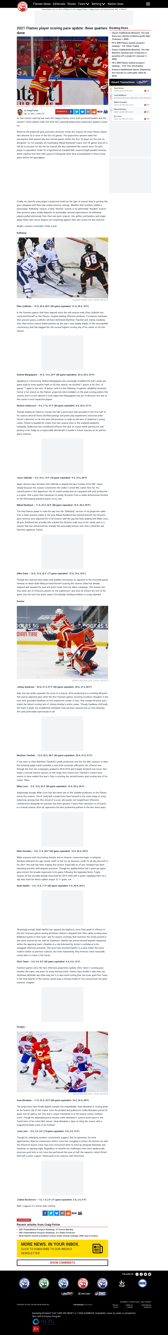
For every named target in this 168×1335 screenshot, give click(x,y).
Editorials (59, 4)
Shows (71, 4)
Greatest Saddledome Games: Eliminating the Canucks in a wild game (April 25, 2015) (131, 72)
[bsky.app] (82, 111)
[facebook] (71, 111)
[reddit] (94, 111)
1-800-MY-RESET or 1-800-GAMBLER (75, 1313)
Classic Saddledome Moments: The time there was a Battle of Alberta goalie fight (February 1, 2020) (131, 36)
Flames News (42, 4)
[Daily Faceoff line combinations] (99, 111)
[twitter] (76, 111)
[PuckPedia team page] (105, 111)
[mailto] (88, 111)
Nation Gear (116, 4)
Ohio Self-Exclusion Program (46, 1316)
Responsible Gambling (146, 1306)
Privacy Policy (115, 1306)
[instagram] (141, 1274)
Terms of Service (129, 1306)
